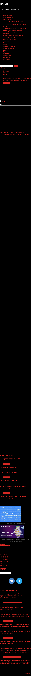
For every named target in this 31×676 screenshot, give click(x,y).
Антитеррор (6, 57)
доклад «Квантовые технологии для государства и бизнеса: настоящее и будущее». (15, 133)
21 (9, 559)
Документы (7, 19)
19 (5, 559)
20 (7, 559)
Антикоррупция (11, 37)
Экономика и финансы (10, 61)
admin (3, 101)
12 (5, 557)
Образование (7, 55)
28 (9, 561)
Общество (6, 54)
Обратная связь (8, 17)
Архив (5, 26)
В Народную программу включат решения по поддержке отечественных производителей (15, 615)
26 (5, 561)
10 (1, 557)
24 (1, 561)
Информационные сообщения (12, 30)
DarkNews (27, 673)
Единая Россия (8, 621)
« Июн (2, 565)
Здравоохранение (8, 48)
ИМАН (4, 4)
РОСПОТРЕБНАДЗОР (10, 39)
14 (9, 557)
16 (13, 557)
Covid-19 (6, 34)
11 (3, 557)
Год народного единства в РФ (10, 459)
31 (1, 563)
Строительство (7, 43)
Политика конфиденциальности (16, 24)
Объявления (10, 23)
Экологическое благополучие (12, 602)
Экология (6, 41)
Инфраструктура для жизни (12, 657)
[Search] (0, 64)
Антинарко (6, 59)
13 (7, 557)
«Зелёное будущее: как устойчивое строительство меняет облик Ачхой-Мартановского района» (12, 595)
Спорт (5, 44)
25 (3, 561)
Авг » (6, 565)
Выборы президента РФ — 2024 (13, 35)
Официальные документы (15, 21)
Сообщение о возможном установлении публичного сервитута (13, 487)
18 (3, 559)
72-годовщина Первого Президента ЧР (15, 28)
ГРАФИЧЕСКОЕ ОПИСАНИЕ (9, 472)
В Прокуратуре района (13, 32)
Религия (5, 50)
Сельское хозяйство (9, 46)
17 (1, 559)
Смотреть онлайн (6, 68)
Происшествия (8, 52)
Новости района (8, 15)
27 (7, 561)
